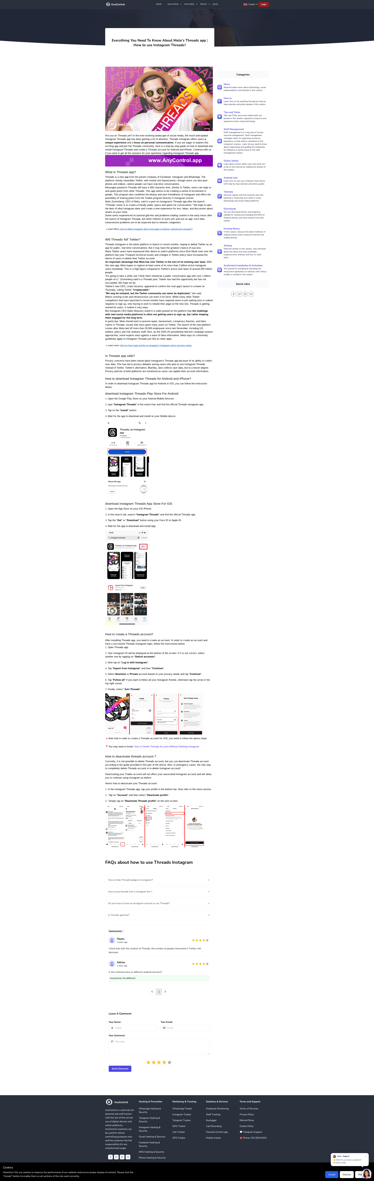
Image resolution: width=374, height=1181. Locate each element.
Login (263, 4)
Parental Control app (217, 1132)
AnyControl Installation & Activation (243, 265)
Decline (347, 1174)
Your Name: (115, 1022)
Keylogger (211, 1120)
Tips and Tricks (232, 112)
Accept (331, 1174)
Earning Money (232, 228)
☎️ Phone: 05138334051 (253, 1137)
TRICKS (203, 4)
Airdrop (228, 245)
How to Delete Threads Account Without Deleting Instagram (166, 746)
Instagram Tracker (181, 1114)
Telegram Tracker (181, 1120)
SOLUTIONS (173, 4)
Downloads (230, 208)
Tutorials (228, 191)
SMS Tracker (179, 1126)
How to (228, 98)
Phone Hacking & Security (152, 1157)
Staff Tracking (213, 1114)
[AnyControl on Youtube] (251, 294)
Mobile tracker (213, 1137)
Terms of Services (249, 1108)
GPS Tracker (178, 1137)
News (227, 84)
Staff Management (234, 129)
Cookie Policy (247, 1126)
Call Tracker (178, 1132)
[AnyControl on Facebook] (233, 294)
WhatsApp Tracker (182, 1108)
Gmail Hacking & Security (152, 1136)
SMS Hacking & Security (151, 1152)
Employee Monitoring (217, 1108)
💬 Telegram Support (251, 1132)
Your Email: (167, 1022)
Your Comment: (117, 1035)
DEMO (159, 4)
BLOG (215, 4)
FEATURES (189, 4)
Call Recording (213, 1126)
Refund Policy (247, 1120)
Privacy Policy (247, 1114)
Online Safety (231, 160)
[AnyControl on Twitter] (239, 294)
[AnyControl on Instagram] (245, 294)
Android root (230, 177)
